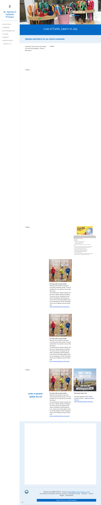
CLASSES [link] (5, 34)
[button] (99, 2)
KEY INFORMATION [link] (9, 31)
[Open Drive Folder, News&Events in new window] (93, 425)
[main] (75, 12)
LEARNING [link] (6, 27)
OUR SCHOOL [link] (7, 24)
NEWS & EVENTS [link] (8, 40)
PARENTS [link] (6, 37)
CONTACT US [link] (7, 44)
